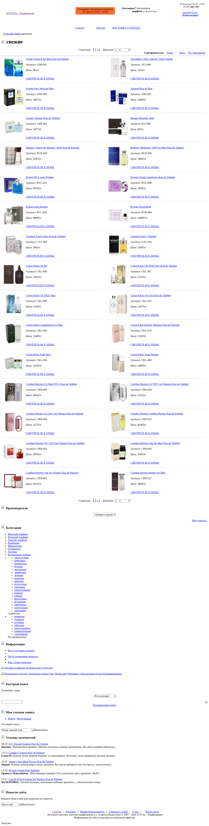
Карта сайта (152, 811)
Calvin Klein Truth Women (144, 354)
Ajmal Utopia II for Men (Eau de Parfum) (47, 59)
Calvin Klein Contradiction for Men (44, 325)
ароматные (20, 563)
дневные (19, 619)
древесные (20, 572)
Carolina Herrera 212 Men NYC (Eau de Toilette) (51, 384)
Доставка (70, 811)
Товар (170, 52)
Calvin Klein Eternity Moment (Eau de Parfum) (154, 325)
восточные (20, 569)
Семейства (18, 33)
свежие (18, 595)
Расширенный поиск (104, 705)
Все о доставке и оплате (21, 650)
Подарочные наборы (19, 554)
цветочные (20, 604)
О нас (135, 811)
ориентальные (22, 590)
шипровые (20, 610)
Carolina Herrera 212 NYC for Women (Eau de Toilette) (159, 384)
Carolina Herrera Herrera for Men (147, 472)
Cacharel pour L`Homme (143, 236)
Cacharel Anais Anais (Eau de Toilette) (46, 236)
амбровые (19, 560)
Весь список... (200, 520)
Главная (79, 27)
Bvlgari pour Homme (37, 206)
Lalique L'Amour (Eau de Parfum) (27, 752)
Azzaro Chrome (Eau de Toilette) (43, 118)
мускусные (20, 584)
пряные (18, 593)
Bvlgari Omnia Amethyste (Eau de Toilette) (152, 177)
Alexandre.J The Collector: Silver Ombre (151, 59)
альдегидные (21, 557)
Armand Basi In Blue (141, 88)
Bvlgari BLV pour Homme (40, 177)
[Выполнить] (40, 730)
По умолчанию (196, 52)
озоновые (19, 587)
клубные (19, 622)
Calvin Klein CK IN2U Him (40, 295)
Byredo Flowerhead (140, 206)
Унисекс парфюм (17, 540)
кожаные (19, 578)
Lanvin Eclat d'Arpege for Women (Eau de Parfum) (35, 779)
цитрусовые (21, 607)
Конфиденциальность (92, 811)
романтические (22, 631)
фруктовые (20, 598)
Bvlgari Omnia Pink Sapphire (24, 770)
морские (19, 581)
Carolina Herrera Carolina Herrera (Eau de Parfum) (156, 413)
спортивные (21, 634)
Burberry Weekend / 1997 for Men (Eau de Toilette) (157, 147)
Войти (11, 718)
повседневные (22, 628)
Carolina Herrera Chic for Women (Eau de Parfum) (52, 472)
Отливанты (14, 548)
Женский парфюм (18, 534)
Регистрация (24, 718)
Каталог (100, 27)
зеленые (18, 575)
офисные (19, 625)
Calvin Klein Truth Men (38, 354)
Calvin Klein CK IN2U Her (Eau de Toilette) (153, 266)
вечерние (19, 616)
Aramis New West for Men (40, 88)
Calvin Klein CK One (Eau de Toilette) (150, 295)
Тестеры (12, 551)
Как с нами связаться (19, 662)
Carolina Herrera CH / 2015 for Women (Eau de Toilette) (55, 443)
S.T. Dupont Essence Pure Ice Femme (28, 744)
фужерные (20, 601)
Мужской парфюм (18, 537)
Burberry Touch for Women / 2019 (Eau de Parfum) (52, 147)
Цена (182, 52)
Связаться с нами (119, 811)
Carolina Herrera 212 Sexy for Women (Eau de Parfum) (54, 413)
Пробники (13, 543)
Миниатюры (15, 546)
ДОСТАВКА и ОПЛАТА (126, 27)
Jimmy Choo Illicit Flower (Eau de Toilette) (31, 761)
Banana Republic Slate (142, 118)
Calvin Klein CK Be (36, 266)
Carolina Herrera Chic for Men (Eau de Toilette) (155, 443)
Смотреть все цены (40, 78)
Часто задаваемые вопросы (23, 656)
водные (18, 566)
